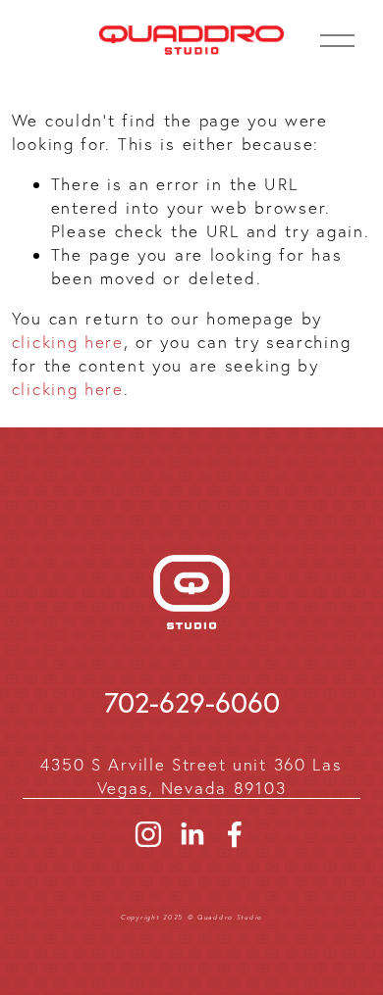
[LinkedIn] (191, 834)
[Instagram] (148, 834)
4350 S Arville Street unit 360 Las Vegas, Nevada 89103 (191, 776)
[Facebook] (234, 834)
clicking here (68, 341)
